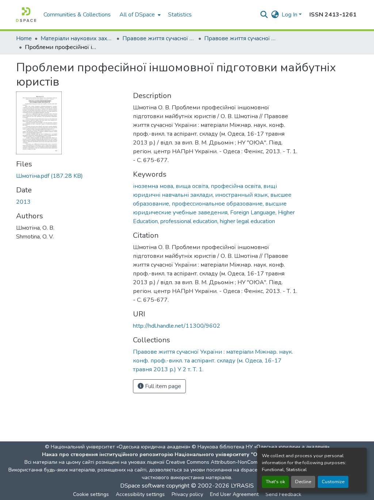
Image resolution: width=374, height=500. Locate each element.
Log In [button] (290, 15)
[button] (26, 14)
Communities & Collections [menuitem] (77, 15)
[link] (70, 176)
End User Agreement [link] (234, 494)
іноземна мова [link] (153, 186)
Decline (303, 481)
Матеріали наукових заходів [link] (77, 38)
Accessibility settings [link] (140, 494)
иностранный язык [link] (241, 195)
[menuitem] (139, 14)
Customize (333, 481)
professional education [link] (188, 221)
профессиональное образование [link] (217, 204)
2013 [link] (23, 202)
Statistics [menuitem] (180, 15)
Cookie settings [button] (91, 494)
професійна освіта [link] (236, 186)
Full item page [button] (162, 386)
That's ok (275, 481)
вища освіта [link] (192, 186)
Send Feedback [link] (283, 494)
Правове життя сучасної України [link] (158, 38)
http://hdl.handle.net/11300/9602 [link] (176, 326)
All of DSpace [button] (137, 15)
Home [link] (24, 38)
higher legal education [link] (247, 221)
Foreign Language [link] (252, 212)
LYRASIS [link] (242, 486)
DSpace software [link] (142, 486)
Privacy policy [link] (187, 494)
